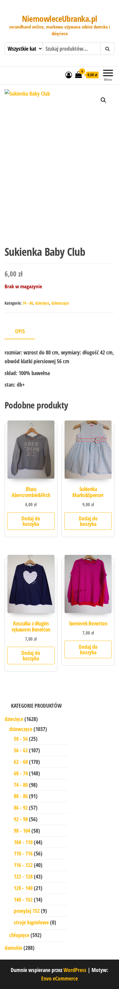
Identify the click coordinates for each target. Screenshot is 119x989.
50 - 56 (21, 738)
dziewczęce (60, 303)
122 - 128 (23, 876)
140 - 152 (23, 899)
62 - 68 (21, 761)
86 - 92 (21, 807)
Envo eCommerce (59, 978)
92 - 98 (21, 819)
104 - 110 (23, 842)
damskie (13, 947)
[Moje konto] (68, 74)
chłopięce (19, 935)
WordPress (74, 970)
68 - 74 (21, 773)
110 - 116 (23, 853)
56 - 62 (21, 750)
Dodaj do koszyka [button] (30, 521)
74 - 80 (28, 303)
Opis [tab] (20, 331)
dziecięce (42, 303)
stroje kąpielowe (31, 922)
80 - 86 (21, 796)
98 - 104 (22, 830)
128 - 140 (23, 888)
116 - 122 (23, 865)
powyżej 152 (27, 910)
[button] (103, 100)
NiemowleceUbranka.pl (59, 18)
